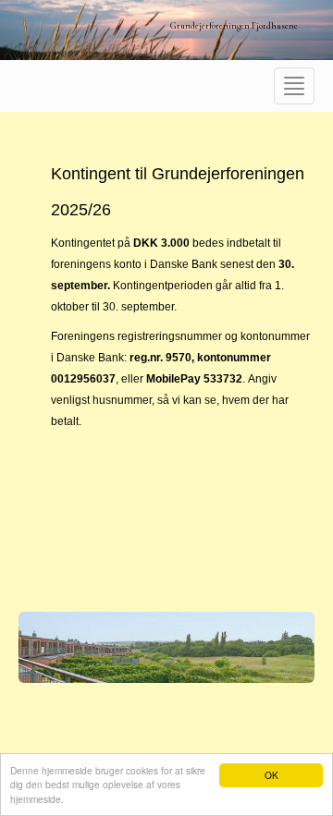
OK (271, 775)
